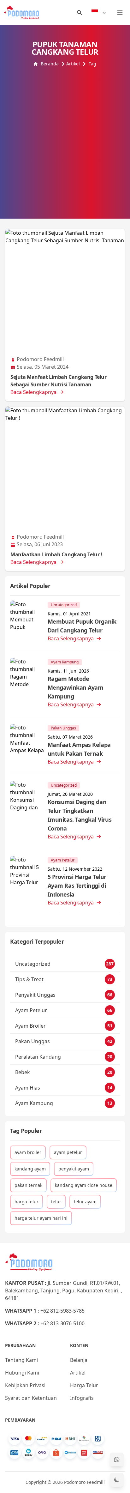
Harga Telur (84, 1385)
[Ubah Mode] (117, 1480)
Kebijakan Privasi (25, 1385)
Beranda (50, 64)
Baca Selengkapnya (33, 392)
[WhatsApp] (117, 1459)
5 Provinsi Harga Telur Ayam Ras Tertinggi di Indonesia (77, 885)
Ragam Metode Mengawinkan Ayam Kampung (75, 687)
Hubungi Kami (22, 1372)
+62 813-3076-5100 (62, 1323)
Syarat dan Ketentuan (31, 1397)
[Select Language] (99, 12)
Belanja (78, 1360)
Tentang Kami (21, 1360)
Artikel (73, 64)
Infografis (82, 1397)
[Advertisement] (65, 135)
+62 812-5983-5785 (62, 1310)
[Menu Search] (79, 12)
